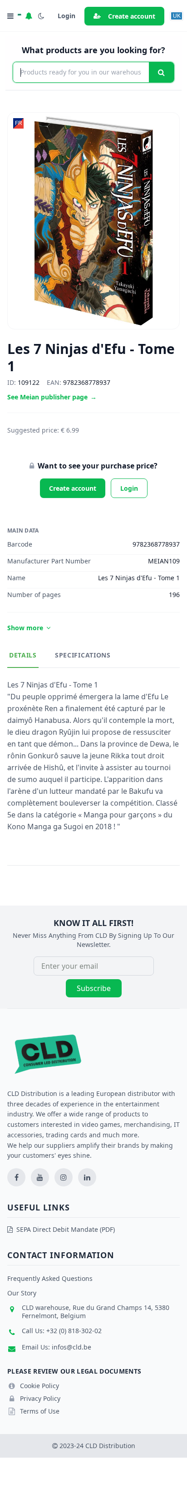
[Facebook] (16, 1177)
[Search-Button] (161, 72)
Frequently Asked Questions (50, 1278)
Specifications (83, 655)
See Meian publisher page (52, 397)
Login (129, 488)
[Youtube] (40, 1177)
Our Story (21, 1293)
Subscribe (94, 988)
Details (23, 655)
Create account (131, 16)
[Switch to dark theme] (41, 16)
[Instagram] (63, 1177)
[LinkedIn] (87, 1177)
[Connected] (28, 15)
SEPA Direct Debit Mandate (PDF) (65, 1229)
